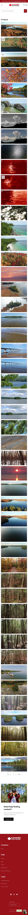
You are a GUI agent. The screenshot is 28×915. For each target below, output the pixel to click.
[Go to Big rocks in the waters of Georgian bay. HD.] (14, 106)
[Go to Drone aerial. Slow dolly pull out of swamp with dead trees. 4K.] (14, 580)
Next (19, 774)
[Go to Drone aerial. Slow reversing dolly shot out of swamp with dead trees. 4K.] (14, 657)
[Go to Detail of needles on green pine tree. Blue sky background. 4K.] (14, 427)
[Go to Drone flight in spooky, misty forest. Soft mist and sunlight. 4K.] (14, 733)
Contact (2, 858)
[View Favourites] (24, 5)
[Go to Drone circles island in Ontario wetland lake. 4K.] (14, 687)
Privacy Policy (4, 883)
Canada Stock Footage (15, 909)
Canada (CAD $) (13, 904)
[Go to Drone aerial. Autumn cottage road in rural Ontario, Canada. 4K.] (14, 565)
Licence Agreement (5, 880)
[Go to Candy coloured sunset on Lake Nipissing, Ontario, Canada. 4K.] (14, 274)
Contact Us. (8, 819)
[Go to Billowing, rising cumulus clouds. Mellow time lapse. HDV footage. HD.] (14, 136)
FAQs (2, 861)
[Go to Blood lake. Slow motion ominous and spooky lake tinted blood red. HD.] (14, 167)
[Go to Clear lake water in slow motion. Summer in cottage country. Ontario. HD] (14, 335)
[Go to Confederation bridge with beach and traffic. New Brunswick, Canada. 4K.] (14, 351)
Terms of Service (4, 886)
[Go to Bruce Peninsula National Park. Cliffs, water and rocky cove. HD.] (14, 243)
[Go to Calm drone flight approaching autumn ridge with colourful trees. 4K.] (14, 259)
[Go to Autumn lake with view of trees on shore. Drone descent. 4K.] (14, 44)
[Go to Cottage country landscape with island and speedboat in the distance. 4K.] (14, 397)
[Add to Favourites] (26, 23)
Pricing (2, 864)
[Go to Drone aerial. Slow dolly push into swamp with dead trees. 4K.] (14, 596)
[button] (1, 5)
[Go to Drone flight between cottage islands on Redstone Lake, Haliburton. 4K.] (14, 718)
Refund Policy (4, 867)
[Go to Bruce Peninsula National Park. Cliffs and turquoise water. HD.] (14, 228)
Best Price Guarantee (5, 870)
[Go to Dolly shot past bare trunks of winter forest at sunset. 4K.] (14, 458)
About (2, 848)
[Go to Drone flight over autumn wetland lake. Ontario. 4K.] (14, 764)
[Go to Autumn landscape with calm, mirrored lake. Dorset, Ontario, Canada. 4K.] (14, 60)
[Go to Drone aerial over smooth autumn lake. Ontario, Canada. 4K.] (14, 519)
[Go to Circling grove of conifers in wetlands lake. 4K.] (14, 289)
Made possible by (14, 911)
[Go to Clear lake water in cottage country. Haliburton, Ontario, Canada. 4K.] (14, 320)
